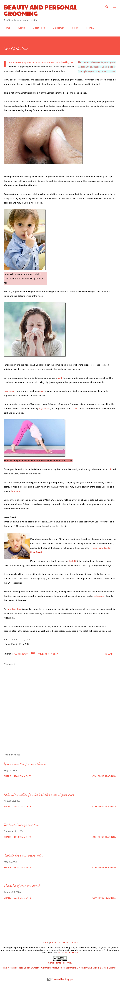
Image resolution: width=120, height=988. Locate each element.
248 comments (22, 806)
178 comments (22, 776)
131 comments (22, 837)
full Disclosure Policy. (68, 952)
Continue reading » (104, 776)
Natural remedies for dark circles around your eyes (39, 794)
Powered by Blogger (62, 979)
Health (16, 654)
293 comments (22, 867)
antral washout (14, 609)
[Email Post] (33, 654)
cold (60, 378)
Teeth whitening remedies (21, 825)
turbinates (99, 596)
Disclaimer (58, 27)
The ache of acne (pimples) (22, 885)
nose (25, 654)
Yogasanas (44, 408)
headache (16, 491)
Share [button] (108, 654)
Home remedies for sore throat (24, 764)
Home (7, 27)
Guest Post (39, 27)
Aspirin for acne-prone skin (23, 855)
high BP (73, 561)
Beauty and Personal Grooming (40, 9)
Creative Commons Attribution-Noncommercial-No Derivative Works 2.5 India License (74, 967)
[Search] (107, 5)
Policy (75, 27)
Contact (74, 942)
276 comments (22, 897)
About (21, 27)
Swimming (9, 391)
